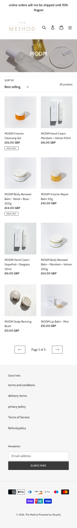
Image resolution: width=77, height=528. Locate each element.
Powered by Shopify (50, 514)
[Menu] (70, 27)
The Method (32, 514)
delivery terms (17, 396)
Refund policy (17, 428)
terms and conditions (21, 385)
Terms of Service (19, 417)
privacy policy (17, 406)
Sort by (9, 80)
